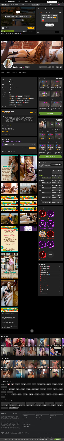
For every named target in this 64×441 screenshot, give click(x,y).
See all (58, 78)
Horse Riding (20, 100)
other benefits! (52, 23)
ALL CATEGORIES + (13, 407)
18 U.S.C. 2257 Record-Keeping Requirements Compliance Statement (50, 433)
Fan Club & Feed (22, 72)
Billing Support (53, 417)
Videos (17, 4)
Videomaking (13, 104)
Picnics (12, 102)
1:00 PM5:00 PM (46, 202)
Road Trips (19, 102)
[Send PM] (61, 67)
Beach (25, 98)
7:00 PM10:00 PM (56, 202)
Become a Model (39, 415)
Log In (60, 1)
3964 (41, 131)
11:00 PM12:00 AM (56, 173)
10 (52, 109)
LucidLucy (3, 381)
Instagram (11, 106)
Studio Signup (39, 417)
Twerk (12, 98)
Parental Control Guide (27, 424)
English (15, 413)
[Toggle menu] (2, 1)
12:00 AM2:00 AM (56, 175)
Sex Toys (27, 96)
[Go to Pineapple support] (19, 433)
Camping (32, 98)
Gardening (13, 100)
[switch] (60, 164)
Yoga (20, 104)
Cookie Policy (44, 439)
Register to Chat (49, 25)
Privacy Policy (25, 415)
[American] (12, 384)
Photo (28, 100)
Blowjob (12, 96)
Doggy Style (20, 96)
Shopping (26, 102)
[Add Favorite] (3, 28)
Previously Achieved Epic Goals (8, 151)
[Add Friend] (57, 67)
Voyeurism (19, 98)
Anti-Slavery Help (26, 426)
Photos (23, 4)
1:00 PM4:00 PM (56, 170)
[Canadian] (8, 384)
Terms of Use (25, 417)
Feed (29, 4)
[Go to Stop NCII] (25, 433)
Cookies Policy (25, 422)
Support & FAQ (53, 415)
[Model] (62, 38)
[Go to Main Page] (10, 1)
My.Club (15, 106)
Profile (12, 4)
